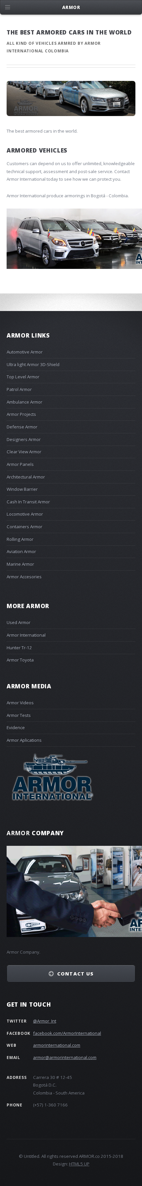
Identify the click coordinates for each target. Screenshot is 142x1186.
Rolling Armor (20, 539)
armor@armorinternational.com (64, 1057)
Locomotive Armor (25, 514)
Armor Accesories (24, 577)
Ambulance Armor (24, 402)
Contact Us (75, 973)
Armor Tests (19, 715)
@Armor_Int (44, 1021)
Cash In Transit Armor (28, 502)
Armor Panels (20, 464)
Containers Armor (24, 527)
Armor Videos (20, 703)
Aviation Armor (21, 551)
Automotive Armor (25, 352)
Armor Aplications (24, 740)
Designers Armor (24, 439)
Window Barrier (22, 489)
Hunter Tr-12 (19, 648)
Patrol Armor (19, 389)
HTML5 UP (79, 1164)
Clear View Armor (24, 452)
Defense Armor (22, 427)
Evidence (16, 727)
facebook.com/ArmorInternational (67, 1033)
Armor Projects (21, 414)
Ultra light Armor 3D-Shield (33, 364)
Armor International (26, 635)
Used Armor (18, 622)
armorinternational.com (56, 1045)
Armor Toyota (20, 660)
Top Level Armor (23, 377)
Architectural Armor (26, 477)
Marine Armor (20, 564)
